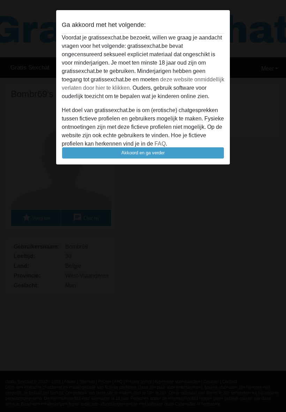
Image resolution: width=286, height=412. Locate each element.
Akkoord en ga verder (143, 152)
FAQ (160, 144)
